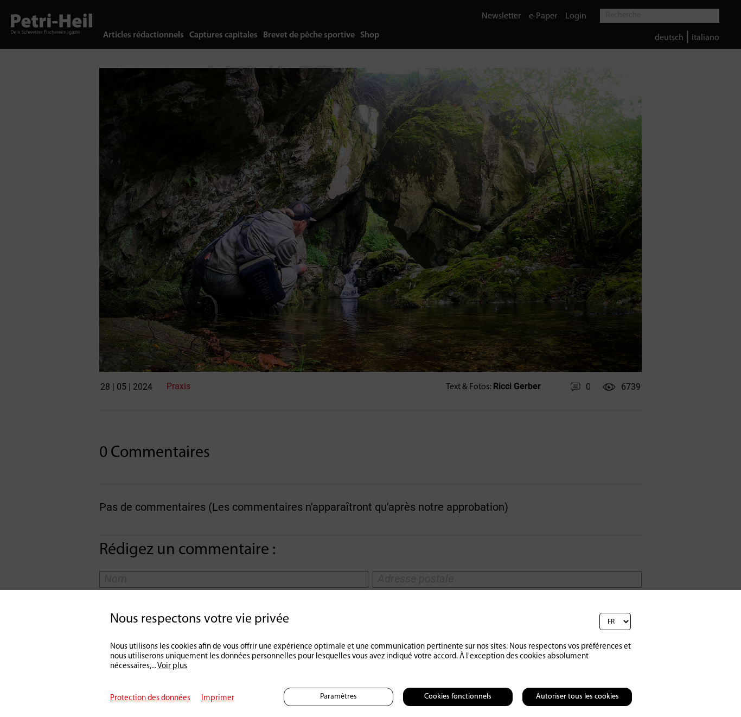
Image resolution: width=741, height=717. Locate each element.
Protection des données (150, 698)
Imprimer (217, 698)
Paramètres (338, 697)
